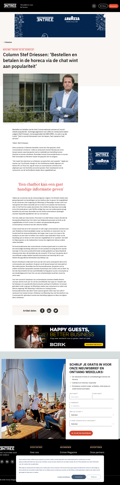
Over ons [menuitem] (34, 452)
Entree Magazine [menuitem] (68, 452)
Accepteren (78, 477)
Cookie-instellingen (63, 477)
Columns (8, 42)
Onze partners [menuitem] (97, 452)
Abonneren (113, 6)
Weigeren (94, 477)
